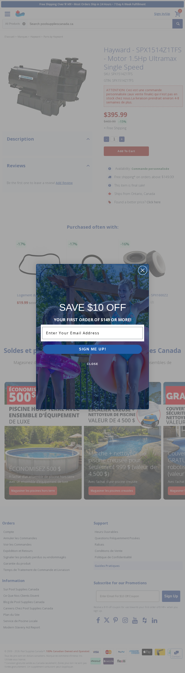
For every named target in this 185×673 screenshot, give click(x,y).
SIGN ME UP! (92, 349)
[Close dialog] (143, 270)
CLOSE (92, 364)
